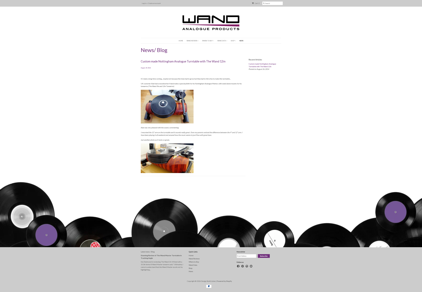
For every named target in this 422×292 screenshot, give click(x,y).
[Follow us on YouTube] (251, 267)
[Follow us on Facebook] (238, 267)
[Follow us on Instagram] (247, 267)
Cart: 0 (256, 3)
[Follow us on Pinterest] (243, 267)
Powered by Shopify (224, 281)
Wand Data (221, 41)
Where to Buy (207, 41)
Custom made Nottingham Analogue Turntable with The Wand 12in (183, 61)
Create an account (154, 3)
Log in (144, 3)
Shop (233, 41)
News (241, 41)
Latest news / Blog (148, 252)
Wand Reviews (192, 41)
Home (181, 41)
